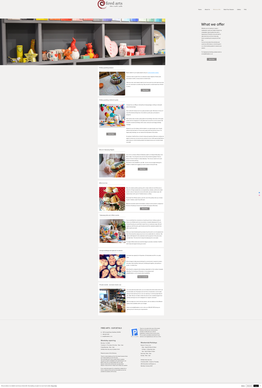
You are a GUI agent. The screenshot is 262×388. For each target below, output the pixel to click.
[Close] (260, 386)
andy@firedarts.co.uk (208, 53)
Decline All (249, 385)
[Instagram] (259, 195)
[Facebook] (259, 192)
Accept (256, 385)
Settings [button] (243, 385)
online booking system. (153, 72)
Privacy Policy (54, 385)
